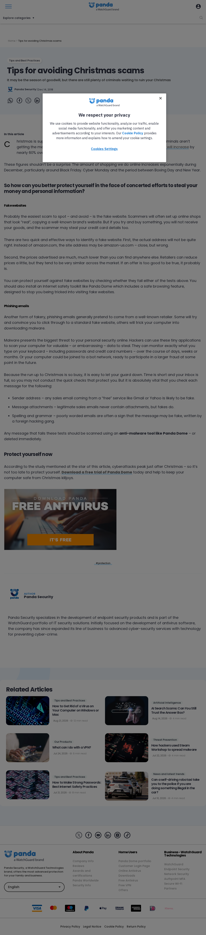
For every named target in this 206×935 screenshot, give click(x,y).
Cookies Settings (104, 149)
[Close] (160, 98)
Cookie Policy (132, 133)
